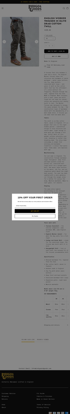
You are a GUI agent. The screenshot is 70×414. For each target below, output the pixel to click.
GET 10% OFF (35, 211)
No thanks (35, 216)
